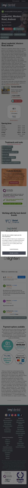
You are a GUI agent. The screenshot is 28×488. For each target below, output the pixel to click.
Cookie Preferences (14, 249)
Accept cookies (14, 253)
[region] (14, 244)
